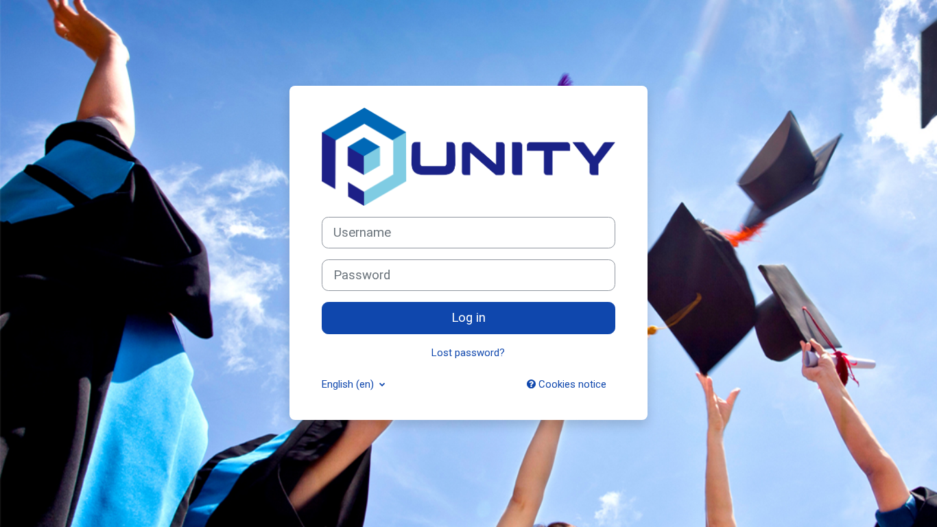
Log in (468, 317)
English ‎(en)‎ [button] (349, 384)
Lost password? (468, 353)
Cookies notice (571, 384)
